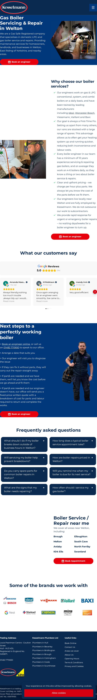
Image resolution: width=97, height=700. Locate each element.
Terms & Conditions (74, 662)
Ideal (71, 113)
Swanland (80, 551)
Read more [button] (8, 301)
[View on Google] (5, 283)
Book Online (70, 643)
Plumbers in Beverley (42, 646)
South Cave (81, 541)
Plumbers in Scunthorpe (43, 666)
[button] (2, 292)
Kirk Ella (58, 551)
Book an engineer (21, 62)
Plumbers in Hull (40, 642)
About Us (69, 655)
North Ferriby (82, 546)
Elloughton (80, 536)
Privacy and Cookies (74, 666)
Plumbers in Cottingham (44, 658)
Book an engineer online (16, 344)
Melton (58, 541)
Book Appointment (75, 561)
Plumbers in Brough (41, 654)
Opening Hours (72, 658)
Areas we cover (72, 651)
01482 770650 (11, 347)
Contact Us (70, 647)
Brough (58, 536)
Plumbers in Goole (41, 662)
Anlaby (58, 546)
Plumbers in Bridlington (43, 650)
